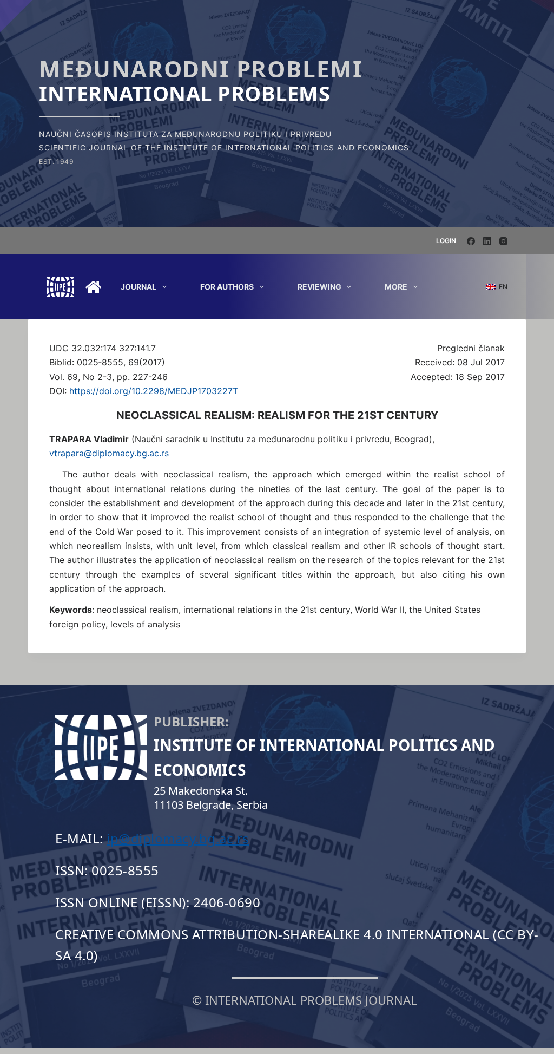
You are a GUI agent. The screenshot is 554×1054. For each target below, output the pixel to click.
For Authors (227, 286)
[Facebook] (471, 241)
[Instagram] (503, 241)
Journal (138, 286)
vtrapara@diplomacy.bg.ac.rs (109, 453)
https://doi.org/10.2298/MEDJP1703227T (153, 390)
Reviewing (319, 286)
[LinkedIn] (487, 241)
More (396, 286)
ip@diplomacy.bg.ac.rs (178, 838)
